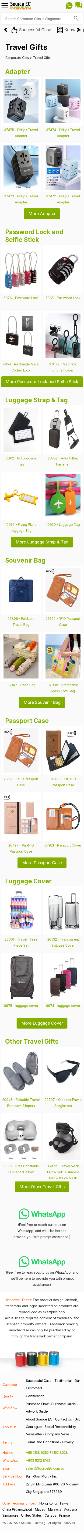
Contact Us (63, 1419)
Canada (50, 1515)
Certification (35, 1396)
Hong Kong (48, 1503)
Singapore (10, 1515)
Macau (40, 1509)
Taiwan (65, 1503)
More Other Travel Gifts (42, 1186)
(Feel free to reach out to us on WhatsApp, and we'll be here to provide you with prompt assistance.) (42, 1231)
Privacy (68, 1442)
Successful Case (39, 1381)
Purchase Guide (63, 1404)
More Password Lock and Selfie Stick (42, 381)
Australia (70, 1509)
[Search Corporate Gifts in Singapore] (76, 18)
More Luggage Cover (42, 1023)
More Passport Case (42, 862)
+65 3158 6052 (37, 1452)
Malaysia (54, 1509)
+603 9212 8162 (38, 1460)
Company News (57, 1434)
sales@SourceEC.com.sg (45, 1468)
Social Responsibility (60, 1427)
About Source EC (39, 1419)
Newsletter (34, 1434)
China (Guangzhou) (17, 1509)
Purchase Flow (37, 1404)
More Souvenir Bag (42, 702)
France (64, 1515)
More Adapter (42, 213)
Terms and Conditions (43, 1442)
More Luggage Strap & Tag (42, 542)
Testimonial (63, 1381)
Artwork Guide (37, 1411)
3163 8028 (60, 1452)
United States (31, 1515)
